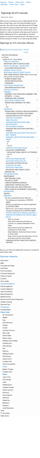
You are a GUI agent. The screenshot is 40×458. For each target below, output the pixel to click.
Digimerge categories (8, 256)
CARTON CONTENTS (21, 90)
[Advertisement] (20, 437)
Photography (5, 307)
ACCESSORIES (21, 191)
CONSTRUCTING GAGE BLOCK (22, 148)
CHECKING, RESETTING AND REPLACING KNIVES (22, 138)
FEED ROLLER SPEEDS (22, 118)
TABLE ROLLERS (22, 120)
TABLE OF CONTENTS (21, 61)
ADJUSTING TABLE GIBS (22, 167)
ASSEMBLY (21, 92)
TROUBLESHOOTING (21, 174)
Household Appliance (8, 284)
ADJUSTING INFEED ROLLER (22, 161)
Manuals (3, 2)
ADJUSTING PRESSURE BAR (22, 159)
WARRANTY (21, 196)
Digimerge (4, 4)
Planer (28, 2)
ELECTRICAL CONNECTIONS (21, 100)
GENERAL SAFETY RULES (21, 70)
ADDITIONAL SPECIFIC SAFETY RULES (21, 72)
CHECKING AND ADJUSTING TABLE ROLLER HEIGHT (22, 123)
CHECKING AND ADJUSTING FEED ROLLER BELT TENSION (22, 134)
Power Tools (20, 2)
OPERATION (21, 109)
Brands (11, 2)
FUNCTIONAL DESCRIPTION (21, 85)
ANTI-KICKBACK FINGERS (22, 126)
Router (5, 366)
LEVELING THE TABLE (22, 165)
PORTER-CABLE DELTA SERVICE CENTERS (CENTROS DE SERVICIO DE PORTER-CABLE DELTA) (22, 215)
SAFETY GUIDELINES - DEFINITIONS (21, 66)
